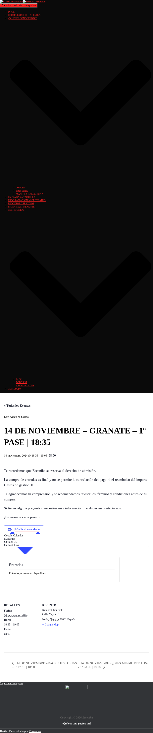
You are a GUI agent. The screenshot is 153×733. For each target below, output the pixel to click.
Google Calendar (13, 535)
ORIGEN (20, 187)
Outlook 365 (11, 541)
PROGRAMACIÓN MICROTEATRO (27, 200)
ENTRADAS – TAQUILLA (21, 197)
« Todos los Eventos (17, 405)
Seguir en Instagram (11, 683)
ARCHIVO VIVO (25, 385)
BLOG (19, 379)
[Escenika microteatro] (22, 1)
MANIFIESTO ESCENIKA (29, 194)
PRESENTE (22, 190)
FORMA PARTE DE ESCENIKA (24, 15)
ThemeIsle (35, 731)
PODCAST (21, 382)
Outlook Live (11, 545)
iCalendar (9, 538)
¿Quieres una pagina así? (76, 723)
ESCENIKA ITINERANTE (21, 206)
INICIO (12, 12)
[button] (80, 184)
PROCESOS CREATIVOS (21, 203)
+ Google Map (50, 624)
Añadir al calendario (27, 529)
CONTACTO (14, 388)
